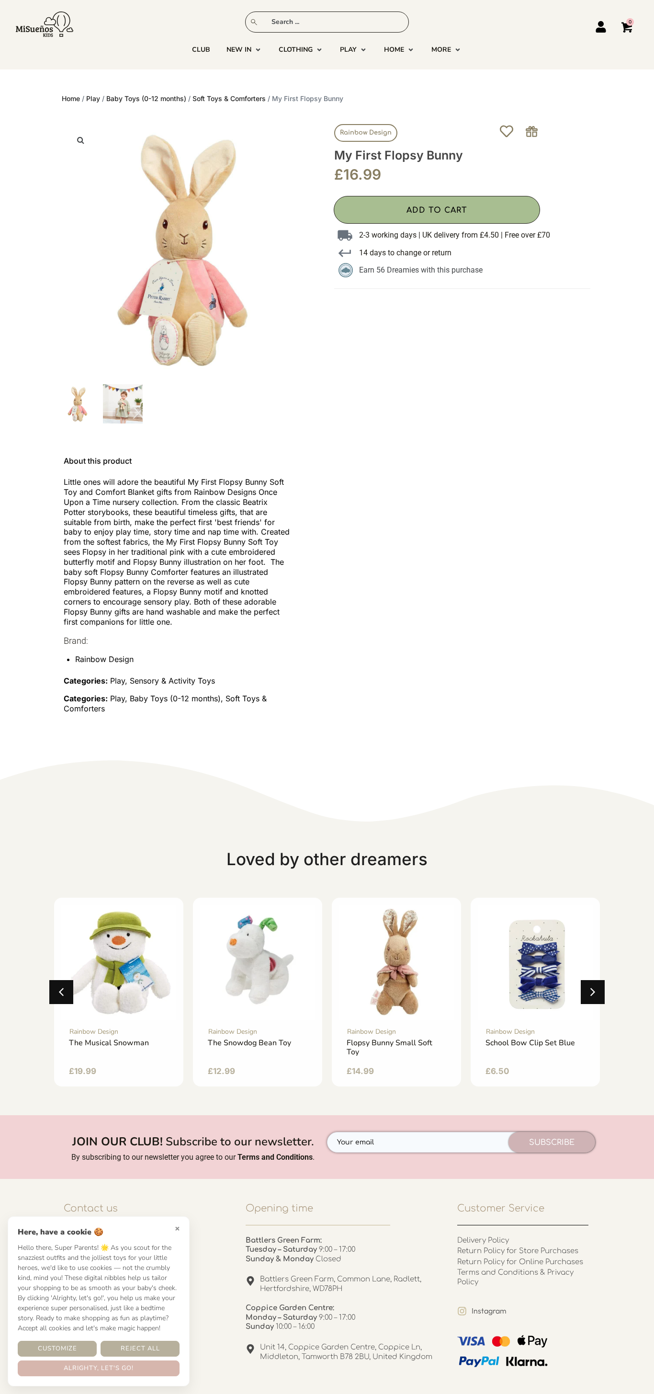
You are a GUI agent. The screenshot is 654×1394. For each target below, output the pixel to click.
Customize (57, 1348)
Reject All (140, 1348)
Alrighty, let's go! (99, 1368)
